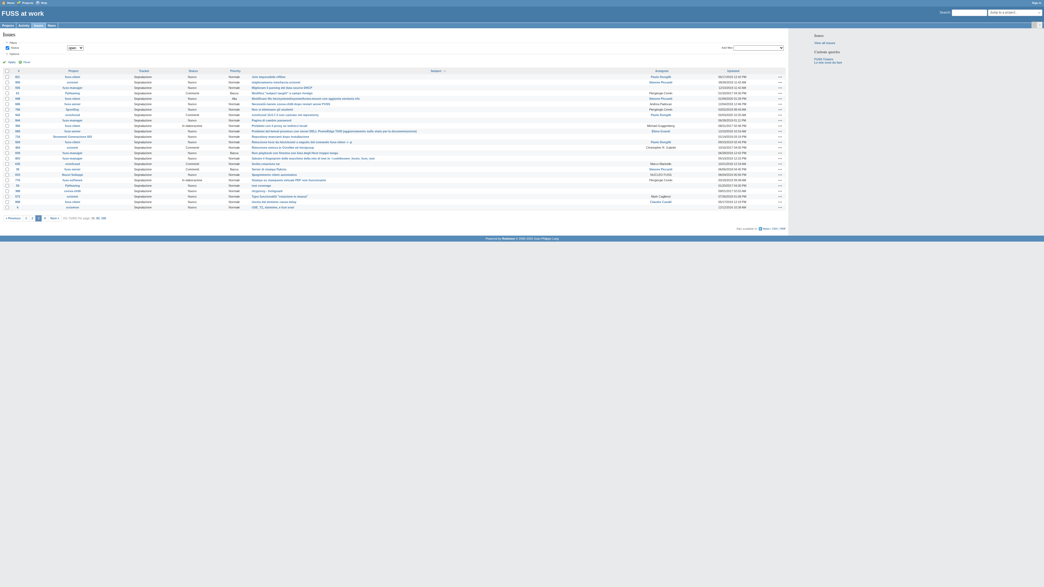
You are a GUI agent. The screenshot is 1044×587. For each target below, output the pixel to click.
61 (17, 93)
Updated (733, 71)
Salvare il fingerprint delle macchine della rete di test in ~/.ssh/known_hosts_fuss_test (313, 158)
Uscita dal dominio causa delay (274, 202)
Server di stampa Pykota (269, 169)
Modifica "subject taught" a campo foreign (282, 93)
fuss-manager (72, 87)
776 (17, 180)
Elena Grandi (661, 131)
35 (17, 169)
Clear (26, 62)
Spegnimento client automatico (274, 174)
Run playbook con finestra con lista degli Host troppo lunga (295, 153)
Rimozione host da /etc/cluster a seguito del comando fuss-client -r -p (302, 142)
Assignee (662, 71)
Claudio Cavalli (661, 202)
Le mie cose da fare (828, 62)
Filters (13, 42)
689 (17, 131)
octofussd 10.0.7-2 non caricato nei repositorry (285, 115)
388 (17, 191)
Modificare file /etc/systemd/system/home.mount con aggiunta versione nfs (306, 98)
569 (17, 142)
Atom (766, 228)
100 (103, 218)
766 (17, 109)
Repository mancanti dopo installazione (280, 136)
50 (98, 218)
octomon (72, 207)
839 (17, 153)
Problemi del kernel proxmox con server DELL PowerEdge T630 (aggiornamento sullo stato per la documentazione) (334, 131)
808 (17, 202)
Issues (38, 25)
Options (14, 53)
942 (17, 115)
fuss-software (72, 180)
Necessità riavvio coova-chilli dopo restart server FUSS (291, 104)
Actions (780, 77)
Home (11, 2)
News (52, 25)
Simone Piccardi (660, 82)
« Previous (13, 218)
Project (74, 71)
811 (17, 77)
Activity (23, 25)
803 (17, 158)
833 (17, 174)
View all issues (824, 43)
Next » (54, 218)
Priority (235, 71)
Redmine (508, 238)
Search (945, 12)
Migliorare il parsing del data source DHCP (282, 87)
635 (17, 164)
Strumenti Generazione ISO (72, 136)
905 (17, 82)
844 (17, 120)
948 (17, 98)
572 (17, 196)
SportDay (72, 109)
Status (14, 47)
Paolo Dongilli (661, 77)
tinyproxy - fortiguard (267, 191)
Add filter (727, 47)
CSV (775, 228)
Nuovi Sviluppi (72, 174)
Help (44, 2)
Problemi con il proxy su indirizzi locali (279, 125)
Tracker (144, 71)
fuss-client (72, 77)
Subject (436, 71)
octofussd (72, 115)
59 (17, 185)
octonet (72, 82)
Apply (12, 62)
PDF (783, 228)
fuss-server (72, 104)
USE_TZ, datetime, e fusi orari (273, 207)
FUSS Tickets (823, 59)
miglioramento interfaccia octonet (276, 82)
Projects (27, 2)
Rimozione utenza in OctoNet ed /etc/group (283, 147)
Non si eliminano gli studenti (272, 109)
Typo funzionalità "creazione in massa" (280, 196)
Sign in (1036, 2)
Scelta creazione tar (266, 164)
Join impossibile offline (268, 77)
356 (17, 125)
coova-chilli (72, 191)
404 (17, 147)
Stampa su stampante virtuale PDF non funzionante (289, 180)
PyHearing (72, 93)
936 (17, 87)
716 (17, 136)
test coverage (261, 185)
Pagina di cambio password (271, 120)
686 (17, 104)
